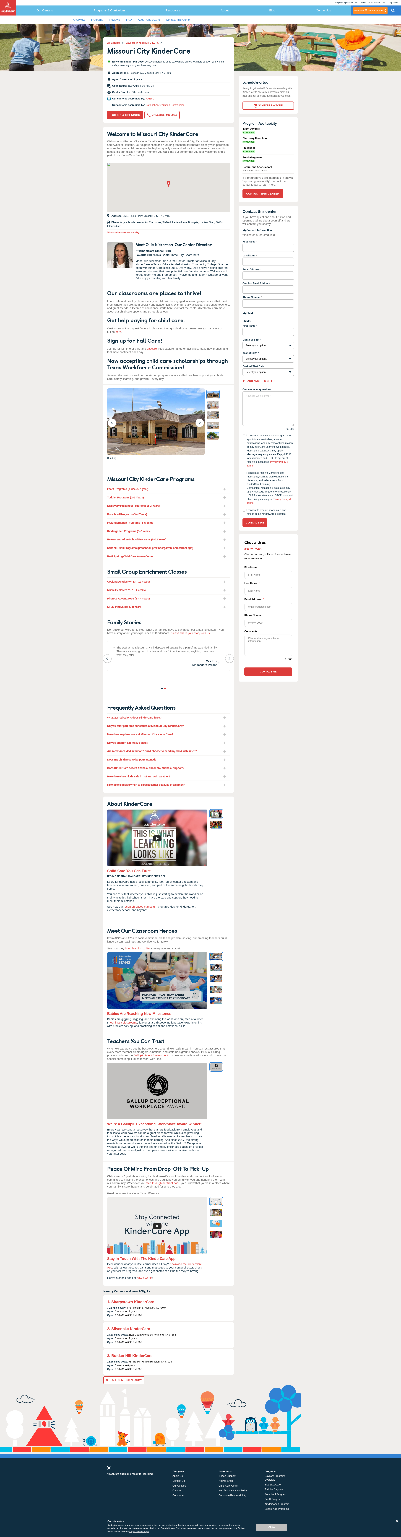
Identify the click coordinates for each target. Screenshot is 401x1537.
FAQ (129, 19)
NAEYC (150, 98)
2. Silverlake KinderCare (128, 1329)
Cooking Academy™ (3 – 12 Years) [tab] (128, 581)
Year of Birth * (250, 353)
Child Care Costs (228, 1485)
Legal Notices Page (139, 1531)
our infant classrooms (123, 1022)
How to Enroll (226, 1481)
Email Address (251, 269)
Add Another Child (261, 381)
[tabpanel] (168, 656)
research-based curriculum (140, 906)
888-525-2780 (252, 549)
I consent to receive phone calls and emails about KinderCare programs (266, 512)
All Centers (113, 43)
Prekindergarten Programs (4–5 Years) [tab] (130, 522)
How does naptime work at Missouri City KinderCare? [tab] (140, 734)
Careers (176, 1490)
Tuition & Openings (125, 115)
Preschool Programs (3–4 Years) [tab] (127, 514)
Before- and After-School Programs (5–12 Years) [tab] (136, 539)
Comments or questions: (257, 389)
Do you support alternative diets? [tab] (127, 742)
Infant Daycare (273, 1484)
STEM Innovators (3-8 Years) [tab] (124, 606)
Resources (172, 10)
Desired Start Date (253, 366)
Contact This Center (178, 19)
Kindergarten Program (277, 1504)
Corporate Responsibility (232, 1495)
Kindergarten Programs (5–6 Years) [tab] (129, 531)
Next (201, 422)
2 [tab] (165, 689)
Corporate (178, 1495)
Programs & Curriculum (109, 10)
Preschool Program (275, 1494)
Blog (272, 10)
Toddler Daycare (274, 1489)
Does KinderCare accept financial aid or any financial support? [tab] (145, 768)
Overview (79, 19)
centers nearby (368, 10)
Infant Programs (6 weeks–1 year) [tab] (127, 489)
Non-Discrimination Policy (233, 1490)
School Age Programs (277, 1509)
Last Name (248, 255)
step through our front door (162, 1183)
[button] (168, 184)
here (118, 331)
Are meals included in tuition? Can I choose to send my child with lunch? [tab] (152, 751)
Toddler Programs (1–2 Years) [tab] (125, 497)
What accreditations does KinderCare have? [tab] (134, 717)
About (225, 10)
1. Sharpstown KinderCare (130, 1302)
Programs (97, 19)
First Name (248, 241)
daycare (152, 348)
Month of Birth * (251, 339)
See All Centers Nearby (124, 1380)
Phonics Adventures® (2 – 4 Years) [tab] (128, 598)
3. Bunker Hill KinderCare (129, 1356)
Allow (271, 1527)
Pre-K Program (273, 1499)
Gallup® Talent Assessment (151, 1055)
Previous (114, 422)
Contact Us (323, 10)
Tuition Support (227, 1476)
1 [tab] (162, 689)
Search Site (393, 12)
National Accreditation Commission (165, 105)
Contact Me (255, 522)
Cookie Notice (168, 1528)
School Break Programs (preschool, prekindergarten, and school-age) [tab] (150, 548)
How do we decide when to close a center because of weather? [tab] (146, 784)
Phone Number (251, 297)
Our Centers (44, 10)
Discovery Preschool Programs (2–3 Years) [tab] (133, 505)
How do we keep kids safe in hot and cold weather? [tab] (138, 776)
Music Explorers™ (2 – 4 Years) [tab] (126, 590)
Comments (250, 631)
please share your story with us (190, 633)
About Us (177, 1476)
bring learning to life (137, 948)
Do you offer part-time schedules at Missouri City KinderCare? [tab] (145, 725)
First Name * (249, 325)
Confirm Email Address (256, 283)
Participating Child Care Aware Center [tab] (130, 556)
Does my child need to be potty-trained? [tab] (131, 759)
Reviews (114, 19)
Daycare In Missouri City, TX (142, 43)
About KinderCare (149, 19)
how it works (144, 1277)
